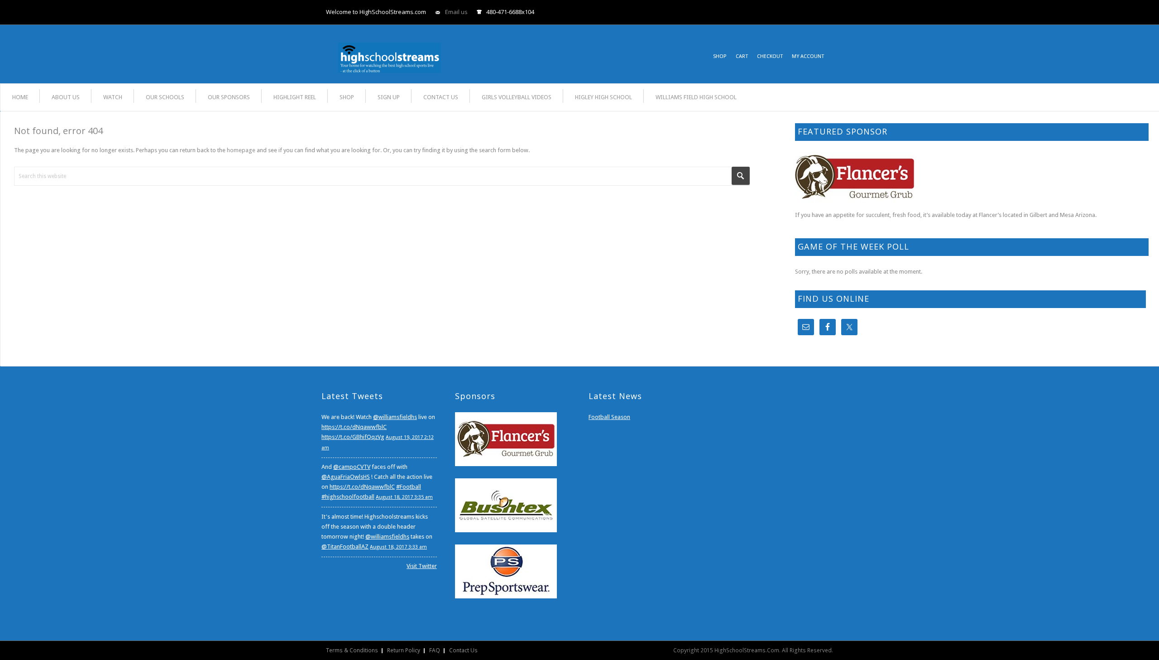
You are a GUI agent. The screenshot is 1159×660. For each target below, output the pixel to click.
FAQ (434, 650)
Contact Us (463, 650)
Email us (456, 12)
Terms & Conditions (352, 650)
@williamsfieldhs (395, 417)
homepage (241, 150)
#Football (408, 486)
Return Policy (403, 650)
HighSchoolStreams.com (389, 51)
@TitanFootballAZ (345, 546)
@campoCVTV (351, 466)
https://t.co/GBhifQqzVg (352, 437)
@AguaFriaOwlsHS (345, 476)
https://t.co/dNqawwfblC (354, 427)
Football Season (609, 417)
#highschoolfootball (347, 496)
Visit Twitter (422, 566)
